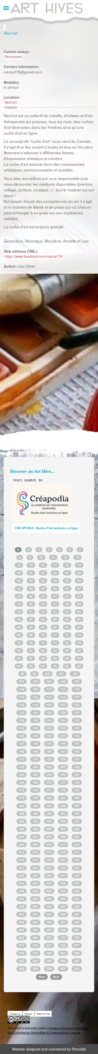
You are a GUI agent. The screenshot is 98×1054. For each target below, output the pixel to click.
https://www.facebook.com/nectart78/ (34, 256)
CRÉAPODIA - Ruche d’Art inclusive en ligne (46, 528)
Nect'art (11, 102)
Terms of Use (43, 1013)
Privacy (28, 1013)
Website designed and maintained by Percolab (49, 1049)
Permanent (13, 56)
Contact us (15, 1013)
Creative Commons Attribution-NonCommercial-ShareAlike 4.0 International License (49, 1030)
